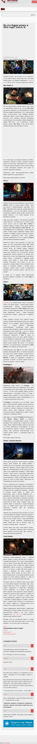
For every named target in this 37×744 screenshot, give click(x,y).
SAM (4, 710)
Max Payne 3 (7, 632)
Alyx (4, 645)
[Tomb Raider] (18, 547)
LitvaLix (5, 694)
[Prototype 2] (18, 375)
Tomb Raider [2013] (9, 634)
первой (31, 80)
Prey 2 (5, 630)
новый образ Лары (17, 614)
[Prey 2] (18, 192)
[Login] (33, 2)
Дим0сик (5, 658)
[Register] (35, 2)
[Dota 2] (18, 292)
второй (5, 82)
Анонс (5, 626)
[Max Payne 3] (18, 96)
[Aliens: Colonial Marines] (18, 451)
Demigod (6, 302)
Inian (4, 669)
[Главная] (9, 2)
